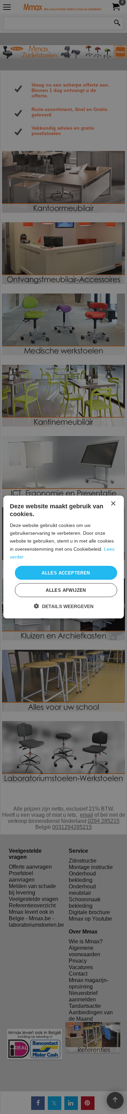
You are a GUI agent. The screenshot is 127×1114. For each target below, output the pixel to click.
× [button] (112, 503)
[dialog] (63, 557)
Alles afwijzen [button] (66, 590)
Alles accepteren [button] (66, 572)
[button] (63, 606)
